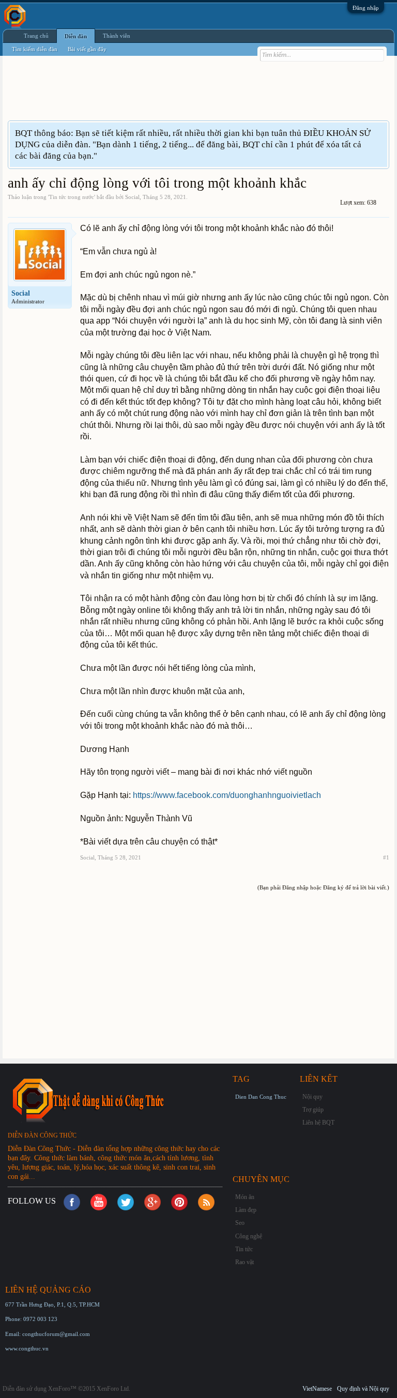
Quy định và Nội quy (363, 1388)
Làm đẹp (245, 1209)
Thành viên (116, 36)
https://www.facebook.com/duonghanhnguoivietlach (227, 795)
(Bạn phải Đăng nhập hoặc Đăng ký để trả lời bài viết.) (323, 887)
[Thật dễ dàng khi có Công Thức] (119, 1100)
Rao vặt (244, 1262)
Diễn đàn (76, 36)
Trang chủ (36, 36)
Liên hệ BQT (318, 1122)
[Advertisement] (196, 94)
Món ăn (244, 1197)
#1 (386, 857)
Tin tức (244, 1249)
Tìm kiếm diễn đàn (34, 49)
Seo (240, 1222)
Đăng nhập (366, 8)
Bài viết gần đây (87, 49)
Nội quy (312, 1096)
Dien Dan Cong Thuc (260, 1097)
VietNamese (317, 1388)
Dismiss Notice (381, 132)
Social (132, 197)
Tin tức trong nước (71, 197)
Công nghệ (248, 1236)
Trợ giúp (313, 1109)
